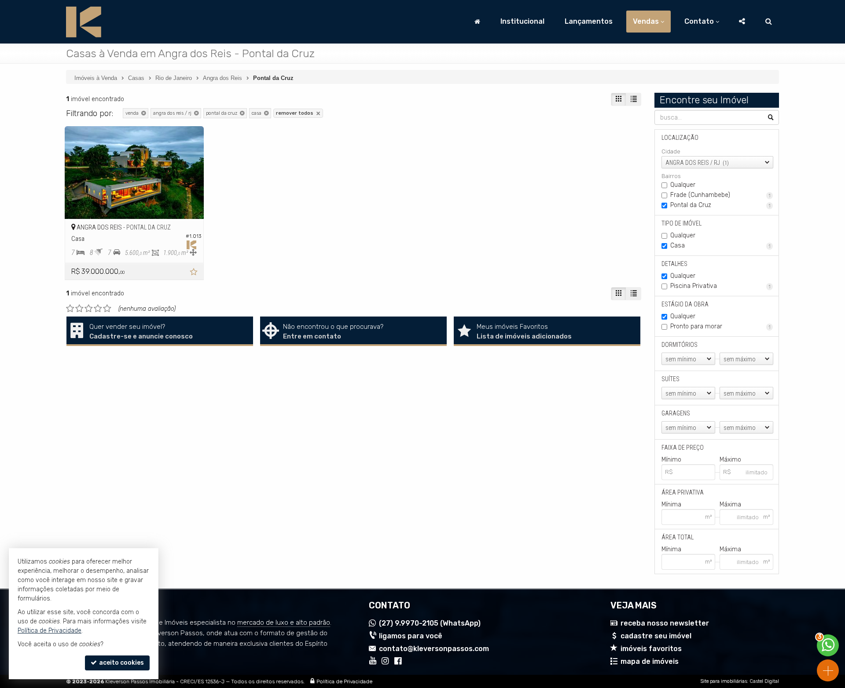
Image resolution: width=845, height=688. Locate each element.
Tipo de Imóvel (681, 223)
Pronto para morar (720, 326)
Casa (720, 245)
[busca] (769, 22)
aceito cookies (121, 662)
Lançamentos (589, 21)
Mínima (671, 504)
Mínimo (671, 459)
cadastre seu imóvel (656, 636)
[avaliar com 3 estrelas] (88, 308)
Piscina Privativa (720, 286)
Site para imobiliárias (723, 681)
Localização (679, 137)
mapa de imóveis (650, 661)
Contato (699, 21)
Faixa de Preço (682, 447)
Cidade (670, 151)
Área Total (677, 537)
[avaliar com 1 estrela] (70, 308)
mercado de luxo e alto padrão (283, 622)
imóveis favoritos (651, 648)
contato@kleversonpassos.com (434, 648)
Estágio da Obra (685, 304)
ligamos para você (410, 636)
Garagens (675, 413)
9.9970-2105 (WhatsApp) (430, 623)
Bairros (671, 176)
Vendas (646, 21)
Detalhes (674, 263)
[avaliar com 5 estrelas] (107, 308)
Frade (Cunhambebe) (720, 195)
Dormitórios (679, 344)
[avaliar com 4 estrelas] (98, 308)
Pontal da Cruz (720, 205)
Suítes (670, 378)
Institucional (522, 21)
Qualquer (682, 185)
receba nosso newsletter (665, 623)
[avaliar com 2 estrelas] (79, 308)
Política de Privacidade (344, 681)
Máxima (730, 504)
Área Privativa (682, 492)
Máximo (730, 459)
